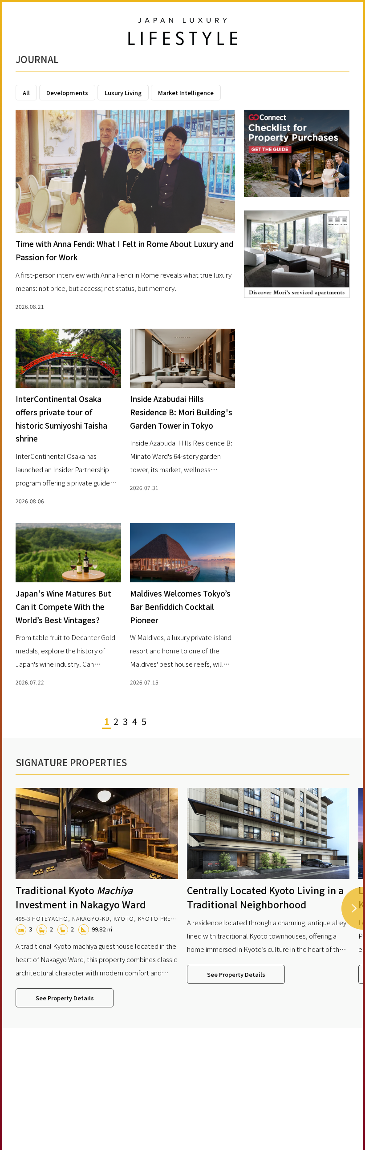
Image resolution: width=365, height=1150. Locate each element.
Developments (67, 92)
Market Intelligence (186, 92)
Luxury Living (123, 92)
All (26, 92)
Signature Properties (71, 762)
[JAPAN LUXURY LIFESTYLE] (182, 32)
